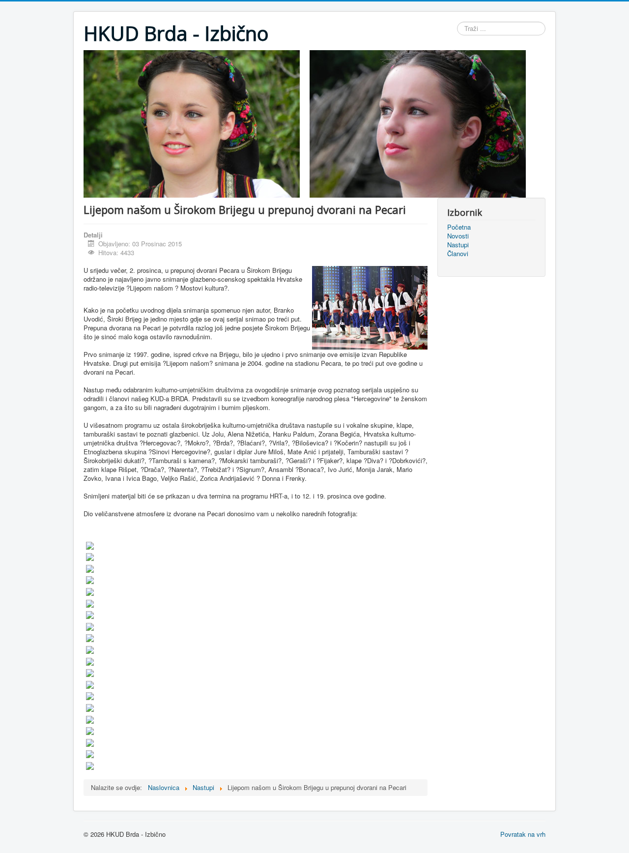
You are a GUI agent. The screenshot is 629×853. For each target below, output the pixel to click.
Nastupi (458, 244)
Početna (459, 227)
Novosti (458, 236)
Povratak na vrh (522, 834)
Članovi (457, 253)
